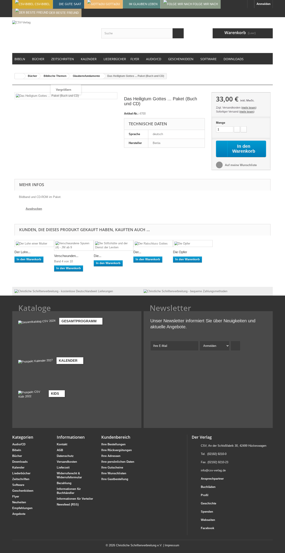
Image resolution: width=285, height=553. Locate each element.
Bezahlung (64, 483)
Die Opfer (180, 252)
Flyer (15, 496)
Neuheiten (19, 502)
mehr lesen (249, 107)
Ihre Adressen (110, 456)
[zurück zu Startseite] (19, 76)
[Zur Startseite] (250, 4)
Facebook (207, 528)
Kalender (18, 467)
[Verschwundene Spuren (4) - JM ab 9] (74, 245)
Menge (220, 122)
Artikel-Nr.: (131, 113)
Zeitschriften (20, 479)
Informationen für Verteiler (75, 498)
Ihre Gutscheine (112, 467)
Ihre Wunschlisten (113, 473)
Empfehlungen (22, 508)
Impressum (172, 545)
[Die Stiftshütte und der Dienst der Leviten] (113, 245)
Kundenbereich (115, 437)
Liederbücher (21, 473)
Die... (97, 256)
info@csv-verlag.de (213, 470)
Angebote (18, 514)
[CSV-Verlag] (53, 35)
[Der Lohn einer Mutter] (34, 243)
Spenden (207, 511)
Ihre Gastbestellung (114, 479)
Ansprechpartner (212, 478)
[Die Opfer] (193, 243)
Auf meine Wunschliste (240, 165)
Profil (204, 495)
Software (18, 485)
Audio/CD (18, 444)
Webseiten (208, 520)
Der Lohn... (22, 252)
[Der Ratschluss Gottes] (153, 243)
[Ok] (235, 346)
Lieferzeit (63, 467)
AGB (60, 450)
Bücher (17, 456)
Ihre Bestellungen (113, 444)
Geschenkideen (22, 490)
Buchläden (208, 487)
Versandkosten (67, 461)
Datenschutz (65, 456)
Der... (137, 252)
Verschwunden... (66, 256)
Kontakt (62, 444)
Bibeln (16, 450)
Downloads (20, 461)
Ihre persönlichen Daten (117, 461)
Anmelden (263, 4)
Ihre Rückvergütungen (116, 450)
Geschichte (208, 503)
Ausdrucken (34, 208)
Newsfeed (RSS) (68, 504)
